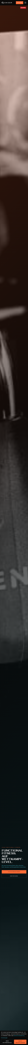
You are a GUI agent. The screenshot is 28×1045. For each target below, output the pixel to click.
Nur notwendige (7, 1041)
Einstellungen (4, 1037)
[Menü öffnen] (25, 2)
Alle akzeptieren (20, 1041)
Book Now (19, 2)
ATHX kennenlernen (14, 871)
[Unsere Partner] (23, 8)
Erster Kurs (14, 876)
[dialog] (14, 1038)
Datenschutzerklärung (19, 1035)
